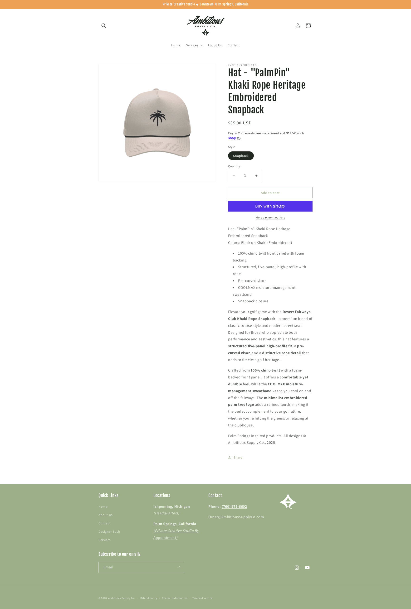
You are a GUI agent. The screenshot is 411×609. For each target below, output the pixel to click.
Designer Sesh (109, 531)
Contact (104, 523)
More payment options (270, 217)
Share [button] (238, 457)
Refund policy (148, 598)
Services (104, 540)
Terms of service (202, 598)
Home (103, 506)
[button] (103, 25)
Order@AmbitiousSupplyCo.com (236, 516)
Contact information (175, 598)
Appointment (176, 530)
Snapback (241, 156)
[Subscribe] (178, 567)
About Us (105, 515)
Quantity (234, 166)
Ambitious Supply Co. (121, 598)
